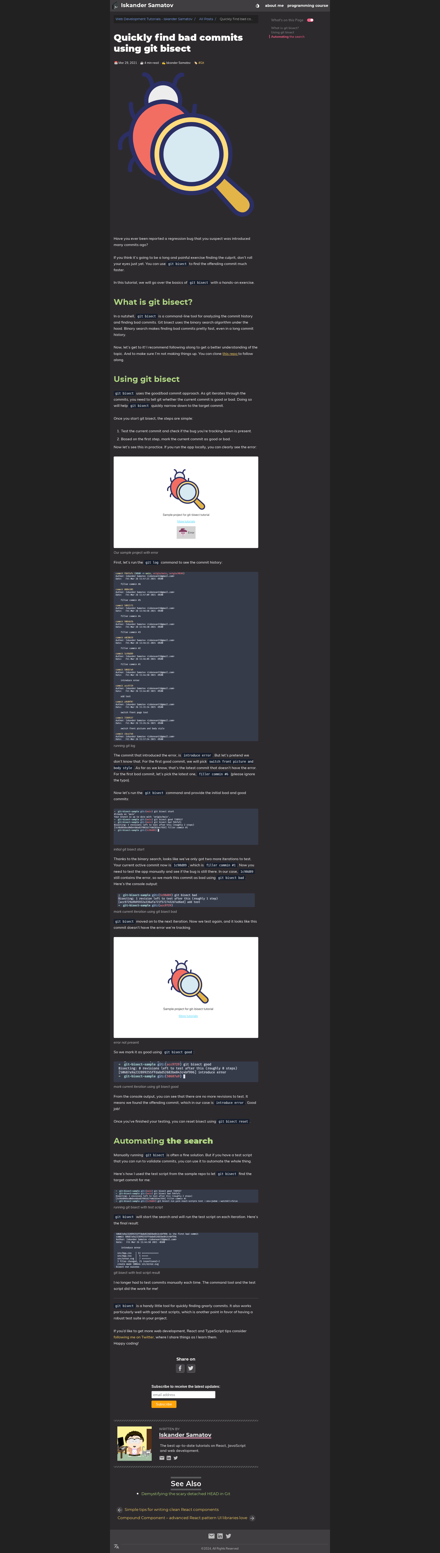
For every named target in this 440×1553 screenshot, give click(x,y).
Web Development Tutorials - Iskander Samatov (154, 19)
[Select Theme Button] (257, 5)
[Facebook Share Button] (180, 1368)
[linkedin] (169, 1459)
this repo (230, 353)
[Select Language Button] (116, 1546)
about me (274, 6)
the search (288, 36)
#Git (201, 63)
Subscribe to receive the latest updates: (185, 1386)
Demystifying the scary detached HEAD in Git (185, 1494)
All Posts (206, 19)
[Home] (115, 5)
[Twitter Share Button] (191, 1368)
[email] (162, 1459)
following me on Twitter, (135, 1337)
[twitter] (176, 1459)
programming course (307, 6)
